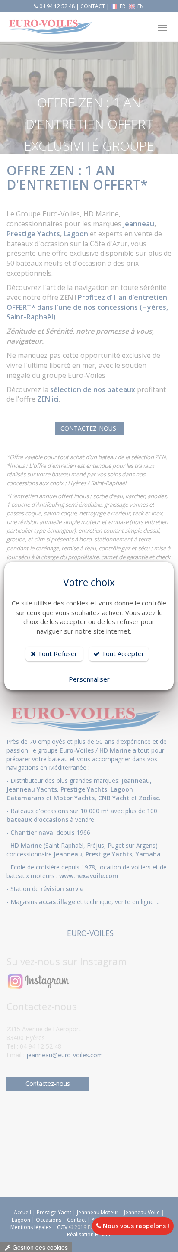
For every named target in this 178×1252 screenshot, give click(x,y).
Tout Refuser (56, 653)
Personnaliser (89, 679)
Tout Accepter (122, 653)
